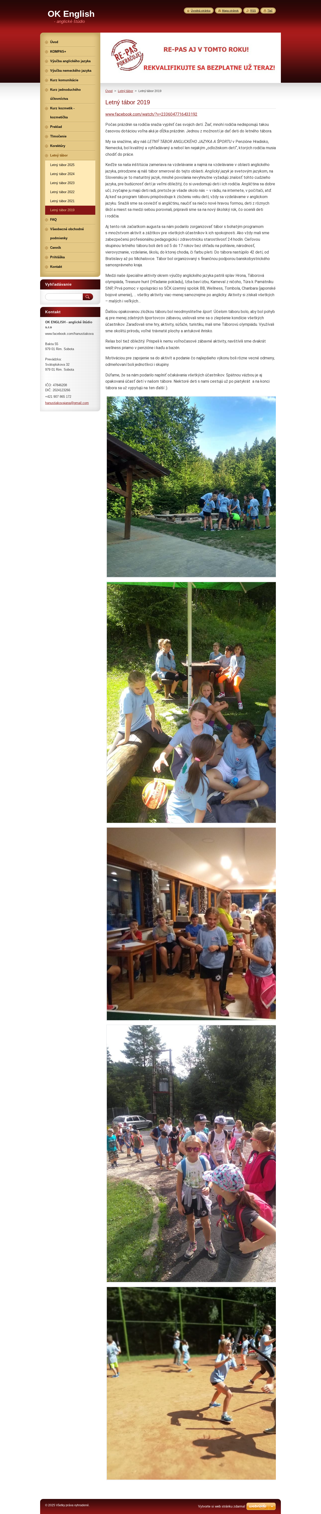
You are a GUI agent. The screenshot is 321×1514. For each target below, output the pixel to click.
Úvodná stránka (200, 10)
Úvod (109, 91)
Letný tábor (125, 91)
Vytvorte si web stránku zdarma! (221, 1506)
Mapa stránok (230, 10)
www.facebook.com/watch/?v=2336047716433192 (151, 114)
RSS (253, 10)
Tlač (270, 10)
